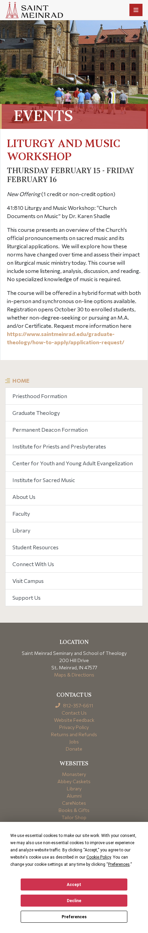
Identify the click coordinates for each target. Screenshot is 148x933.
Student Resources (35, 547)
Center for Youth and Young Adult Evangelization (72, 463)
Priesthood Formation (39, 396)
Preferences (74, 916)
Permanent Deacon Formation (50, 429)
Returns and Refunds (74, 734)
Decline (74, 900)
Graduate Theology (36, 412)
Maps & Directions (74, 675)
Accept (74, 884)
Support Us (26, 597)
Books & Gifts (74, 810)
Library (21, 530)
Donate (74, 749)
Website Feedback (74, 720)
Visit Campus (28, 580)
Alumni (74, 796)
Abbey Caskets (74, 781)
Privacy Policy (74, 727)
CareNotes (74, 803)
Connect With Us (33, 564)
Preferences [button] (119, 864)
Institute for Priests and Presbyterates (59, 446)
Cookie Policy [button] (98, 857)
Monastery (74, 774)
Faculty (21, 513)
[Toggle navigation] (135, 10)
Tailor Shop (74, 817)
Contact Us (74, 713)
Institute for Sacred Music (43, 480)
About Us (23, 496)
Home (20, 380)
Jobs (74, 741)
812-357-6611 (77, 705)
